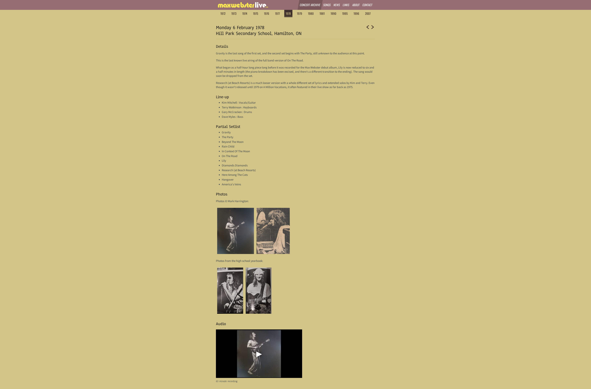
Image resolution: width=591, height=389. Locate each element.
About (356, 5)
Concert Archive (310, 5)
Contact (367, 5)
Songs (327, 5)
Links (346, 5)
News (336, 5)
